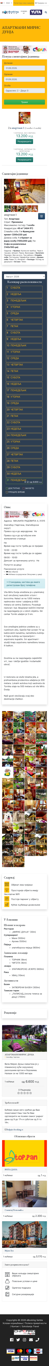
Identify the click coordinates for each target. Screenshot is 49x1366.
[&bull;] (7, 208)
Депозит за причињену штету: (19, 560)
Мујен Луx (9, 1250)
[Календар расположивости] (41, 216)
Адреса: (8, 520)
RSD (8, 3)
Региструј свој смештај (24, 3)
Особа (7, 85)
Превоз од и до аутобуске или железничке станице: (20, 537)
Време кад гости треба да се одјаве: (23, 553)
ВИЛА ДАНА (11, 1169)
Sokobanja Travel (30, 1326)
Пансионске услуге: (23, 571)
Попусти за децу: (13, 564)
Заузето (29, 488)
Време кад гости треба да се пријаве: (23, 546)
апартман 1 (18, 128)
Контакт (15, 1326)
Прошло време (16, 492)
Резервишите (24, 141)
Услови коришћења (13, 1323)
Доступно (14, 488)
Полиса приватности (36, 1323)
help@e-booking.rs (15, 1129)
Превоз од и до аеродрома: (18, 531)
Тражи (24, 102)
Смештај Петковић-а (14, 1210)
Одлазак (8, 74)
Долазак (8, 63)
